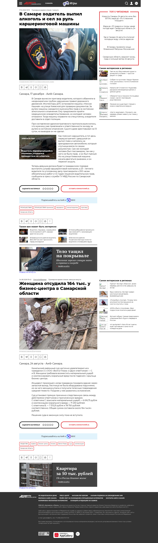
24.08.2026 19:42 (25, 280)
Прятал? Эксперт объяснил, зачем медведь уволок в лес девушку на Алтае (123, 286)
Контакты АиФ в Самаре (115, 498)
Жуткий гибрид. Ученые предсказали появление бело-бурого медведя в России (124, 318)
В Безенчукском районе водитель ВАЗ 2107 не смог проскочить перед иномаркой (43, 240)
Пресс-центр (64, 495)
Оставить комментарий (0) (79, 188)
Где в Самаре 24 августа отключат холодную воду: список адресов (119, 38)
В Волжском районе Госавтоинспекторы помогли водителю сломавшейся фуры (80, 240)
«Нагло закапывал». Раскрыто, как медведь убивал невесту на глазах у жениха (124, 114)
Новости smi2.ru (27, 272)
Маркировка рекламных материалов (53, 500)
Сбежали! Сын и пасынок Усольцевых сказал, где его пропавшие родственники (124, 98)
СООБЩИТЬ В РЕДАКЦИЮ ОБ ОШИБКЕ (83, 500)
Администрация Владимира (30, 351)
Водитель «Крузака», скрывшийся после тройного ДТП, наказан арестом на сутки (43, 232)
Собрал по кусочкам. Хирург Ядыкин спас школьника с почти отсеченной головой (124, 81)
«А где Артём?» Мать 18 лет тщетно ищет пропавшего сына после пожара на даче (123, 326)
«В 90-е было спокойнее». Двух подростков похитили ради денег (123, 309)
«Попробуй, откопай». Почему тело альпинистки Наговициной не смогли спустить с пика (123, 302)
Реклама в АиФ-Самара (47, 498)
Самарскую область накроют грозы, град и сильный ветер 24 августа (119, 58)
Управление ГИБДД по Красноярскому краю (36, 82)
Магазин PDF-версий (80, 495)
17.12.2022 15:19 (24, 10)
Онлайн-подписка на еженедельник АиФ (107, 495)
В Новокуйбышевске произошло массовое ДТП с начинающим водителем (81, 232)
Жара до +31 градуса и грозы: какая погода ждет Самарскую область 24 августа (119, 28)
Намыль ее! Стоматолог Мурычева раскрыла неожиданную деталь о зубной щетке (123, 90)
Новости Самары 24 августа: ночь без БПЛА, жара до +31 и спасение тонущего (119, 18)
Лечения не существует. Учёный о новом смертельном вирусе (123, 105)
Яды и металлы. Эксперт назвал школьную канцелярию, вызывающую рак (122, 294)
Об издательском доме (47, 495)
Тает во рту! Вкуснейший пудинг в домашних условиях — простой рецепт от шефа (123, 73)
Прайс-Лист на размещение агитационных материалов (81, 498)
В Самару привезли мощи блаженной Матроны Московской (119, 48)
